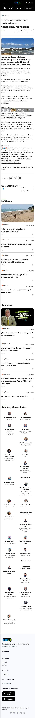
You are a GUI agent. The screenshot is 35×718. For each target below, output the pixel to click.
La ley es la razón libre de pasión (14, 396)
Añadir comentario (24, 188)
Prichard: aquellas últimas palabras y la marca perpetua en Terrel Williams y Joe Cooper (17, 380)
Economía (29, 8)
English (4, 665)
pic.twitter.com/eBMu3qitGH (11, 163)
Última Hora (8, 8)
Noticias (18, 8)
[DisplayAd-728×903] (17, 110)
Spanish (4, 662)
